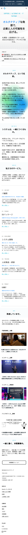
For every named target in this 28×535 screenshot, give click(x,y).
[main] (14, 27)
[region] (14, 3)
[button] (1, 8)
